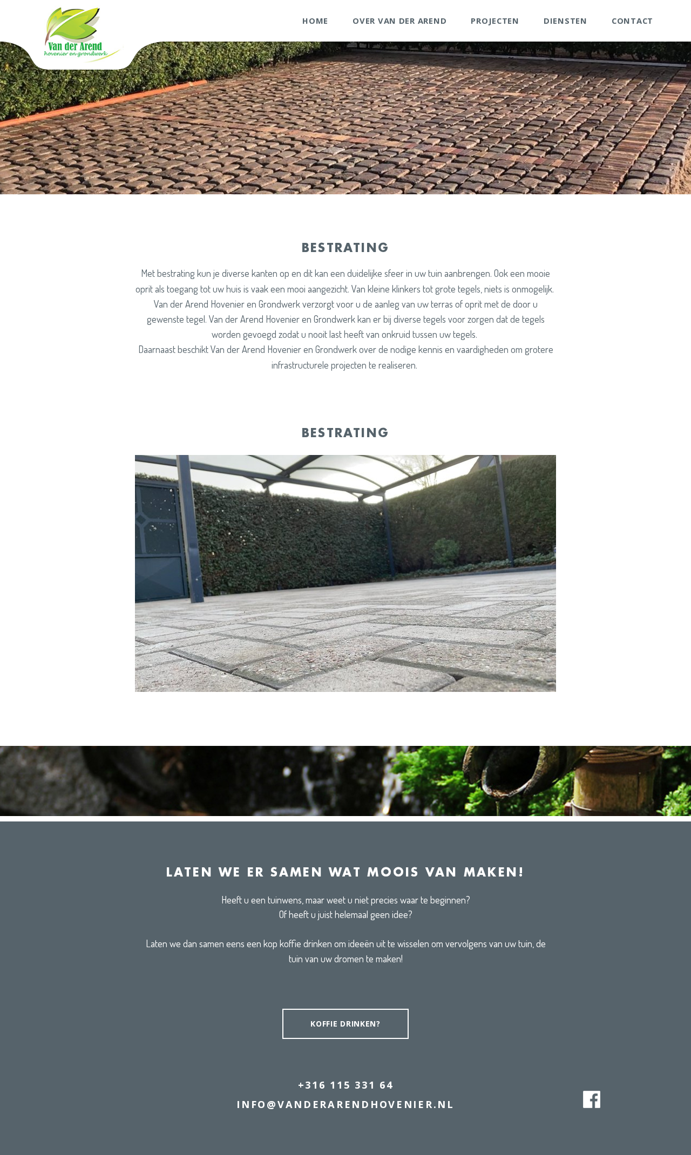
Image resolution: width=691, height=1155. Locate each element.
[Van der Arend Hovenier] (82, 34)
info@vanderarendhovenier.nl (345, 1104)
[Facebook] (591, 1099)
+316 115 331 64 (346, 1084)
